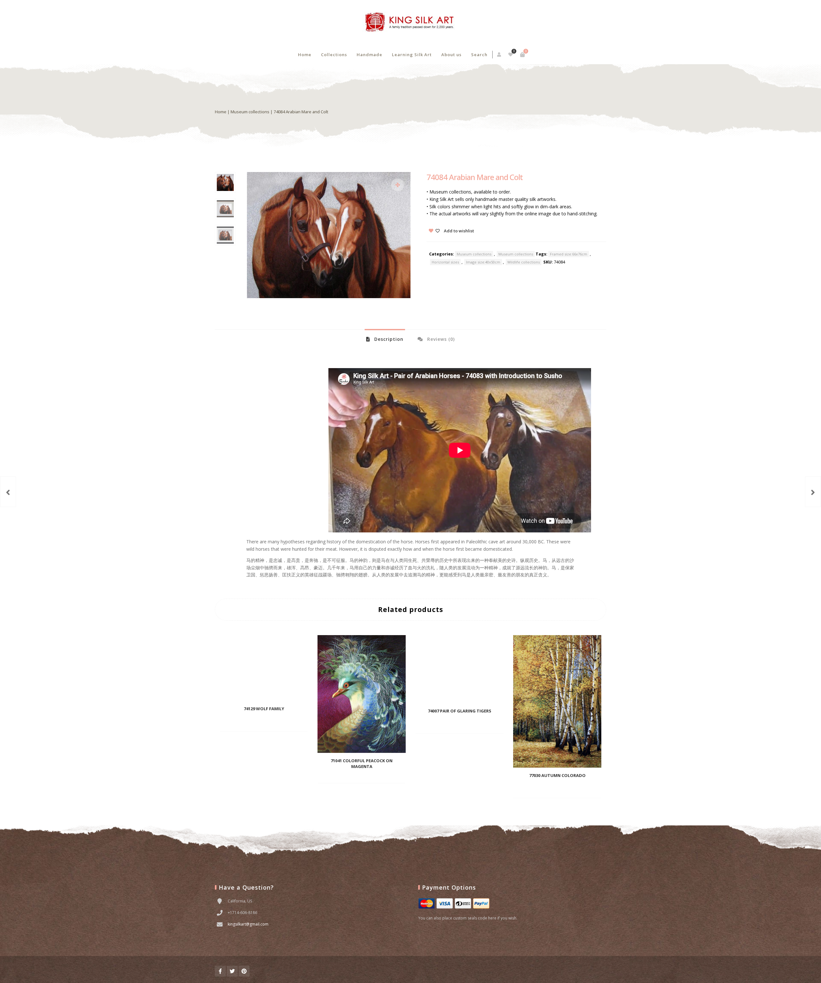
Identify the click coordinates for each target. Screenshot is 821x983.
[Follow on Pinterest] (244, 971)
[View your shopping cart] (522, 54)
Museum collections (250, 112)
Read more (253, 721)
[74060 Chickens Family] (8, 491)
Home (304, 54)
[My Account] (499, 54)
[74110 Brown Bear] (813, 491)
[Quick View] (271, 721)
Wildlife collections (523, 262)
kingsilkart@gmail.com (248, 924)
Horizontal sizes (445, 262)
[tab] (385, 339)
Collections (334, 54)
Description (388, 339)
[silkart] (410, 22)
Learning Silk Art (412, 54)
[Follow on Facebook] (220, 971)
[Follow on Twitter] (232, 971)
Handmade (369, 54)
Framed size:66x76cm (568, 254)
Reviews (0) (440, 339)
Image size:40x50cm (483, 262)
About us (451, 54)
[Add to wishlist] (283, 721)
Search (479, 54)
